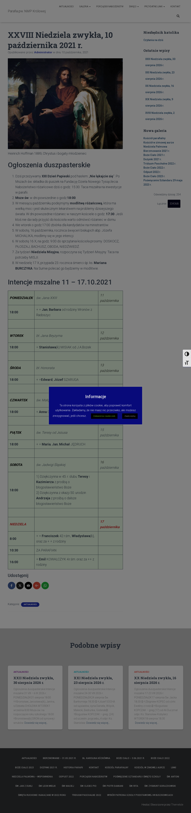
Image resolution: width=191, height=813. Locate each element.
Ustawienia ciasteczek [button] (104, 416)
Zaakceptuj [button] (129, 416)
